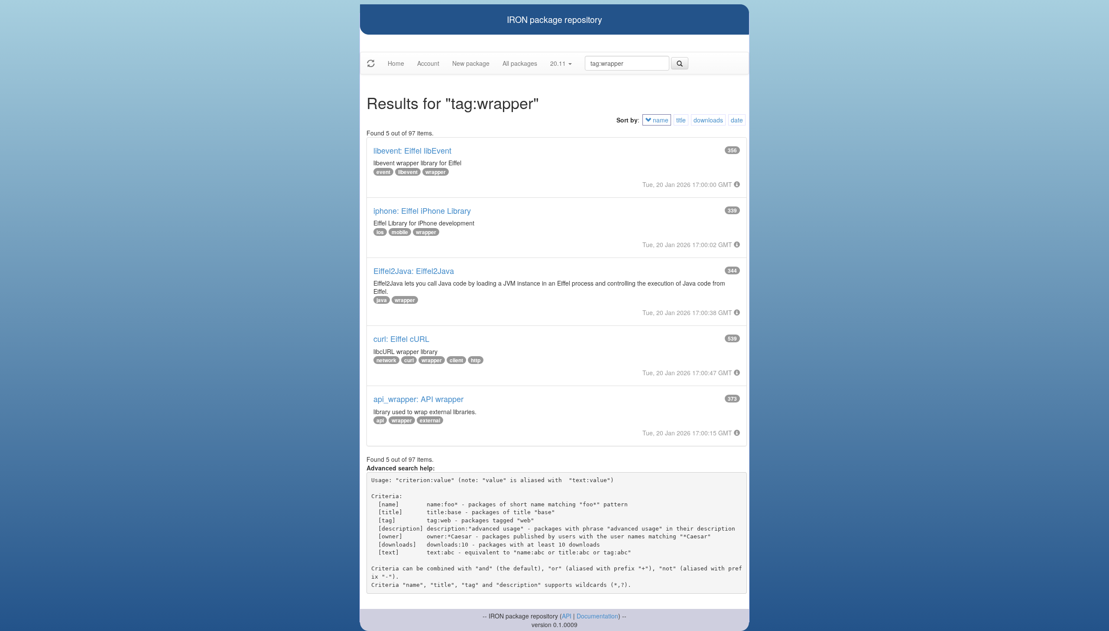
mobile (400, 232)
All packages (520, 63)
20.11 (558, 63)
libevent (408, 172)
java (381, 300)
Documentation (597, 616)
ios (380, 232)
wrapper (435, 172)
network (386, 360)
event (383, 172)
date (737, 120)
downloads (708, 120)
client (456, 360)
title (681, 120)
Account (428, 63)
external (430, 420)
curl (409, 360)
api (380, 420)
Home (396, 63)
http (475, 360)
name (659, 120)
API (566, 616)
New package (471, 63)
